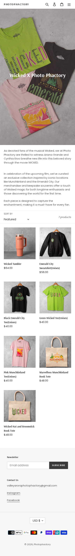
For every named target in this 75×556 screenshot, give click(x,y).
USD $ (36, 521)
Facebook (13, 500)
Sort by (8, 213)
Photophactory (16, 4)
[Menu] (69, 4)
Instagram (13, 493)
